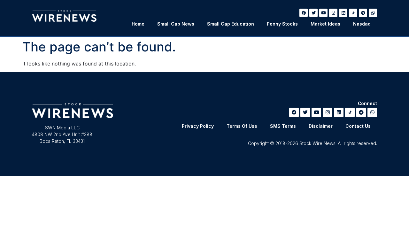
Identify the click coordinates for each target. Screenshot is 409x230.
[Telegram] (363, 13)
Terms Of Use (242, 126)
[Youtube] (323, 13)
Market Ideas (325, 24)
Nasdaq (362, 24)
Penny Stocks (282, 24)
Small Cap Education (230, 24)
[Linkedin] (343, 13)
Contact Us (358, 126)
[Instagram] (333, 13)
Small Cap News (175, 24)
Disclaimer (321, 126)
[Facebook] (303, 13)
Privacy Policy (198, 126)
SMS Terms (283, 126)
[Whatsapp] (373, 13)
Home (138, 24)
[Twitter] (313, 13)
